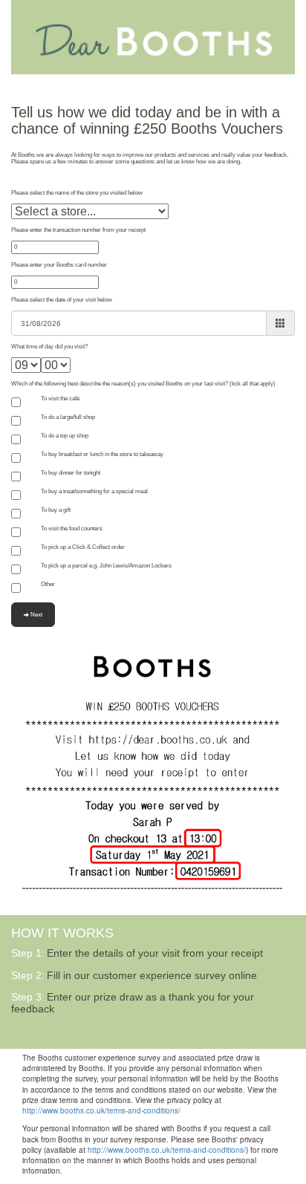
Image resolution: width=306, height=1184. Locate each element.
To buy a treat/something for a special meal (94, 491)
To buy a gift (56, 510)
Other (48, 584)
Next (35, 614)
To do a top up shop (64, 435)
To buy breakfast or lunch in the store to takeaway (102, 454)
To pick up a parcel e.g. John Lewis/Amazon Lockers (106, 565)
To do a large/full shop (68, 417)
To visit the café (60, 398)
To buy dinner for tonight (70, 472)
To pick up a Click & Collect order (83, 547)
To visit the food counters (71, 528)
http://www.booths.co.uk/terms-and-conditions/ (101, 1110)
